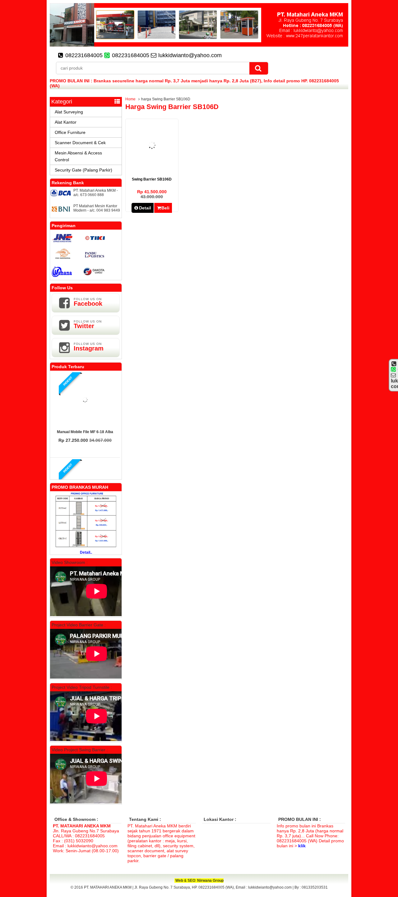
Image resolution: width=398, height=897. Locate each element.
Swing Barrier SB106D (152, 179)
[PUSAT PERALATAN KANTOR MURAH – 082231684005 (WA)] (199, 45)
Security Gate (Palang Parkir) (83, 169)
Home (130, 99)
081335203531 (315, 887)
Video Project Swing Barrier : (80, 749)
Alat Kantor (65, 122)
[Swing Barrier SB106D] (152, 166)
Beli (165, 207)
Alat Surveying (69, 111)
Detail (145, 207)
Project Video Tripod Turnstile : (82, 687)
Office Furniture (70, 132)
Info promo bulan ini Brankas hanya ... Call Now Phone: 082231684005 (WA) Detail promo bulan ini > (310, 835)
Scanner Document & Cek (80, 142)
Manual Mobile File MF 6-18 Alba (85, 432)
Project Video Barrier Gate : (79, 624)
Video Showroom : (70, 562)
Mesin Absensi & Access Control (78, 156)
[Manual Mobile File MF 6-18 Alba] (85, 400)
